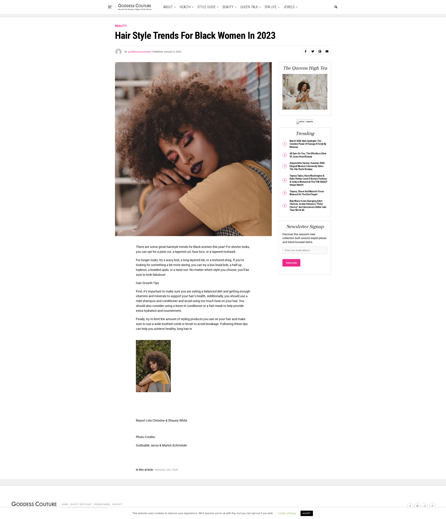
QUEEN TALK (249, 7)
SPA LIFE (271, 7)
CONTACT (117, 504)
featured (160, 469)
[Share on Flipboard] (320, 51)
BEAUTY (228, 7)
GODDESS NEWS (102, 504)
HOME (65, 504)
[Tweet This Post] (313, 51)
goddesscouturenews (139, 51)
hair (168, 469)
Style (175, 469)
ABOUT (168, 7)
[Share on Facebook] (305, 51)
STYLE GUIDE (206, 7)
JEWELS (289, 7)
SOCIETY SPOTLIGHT (81, 504)
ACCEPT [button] (307, 513)
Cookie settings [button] (287, 513)
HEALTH (185, 7)
